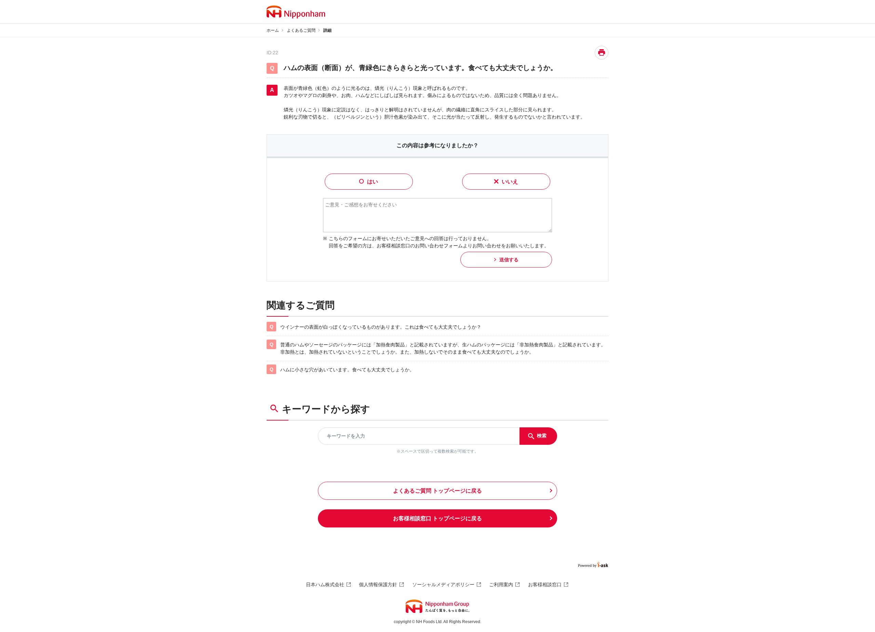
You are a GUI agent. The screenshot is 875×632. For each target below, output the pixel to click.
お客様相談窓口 (545, 584)
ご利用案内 (501, 584)
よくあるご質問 (301, 30)
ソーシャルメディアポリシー (443, 584)
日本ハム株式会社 (325, 584)
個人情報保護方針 (378, 584)
